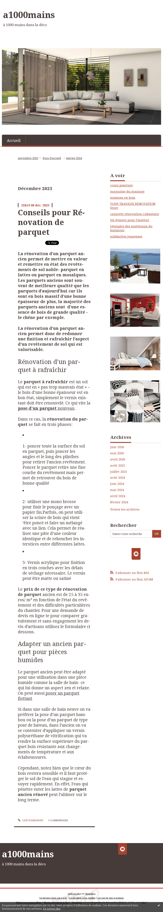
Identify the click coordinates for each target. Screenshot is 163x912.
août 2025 (117, 465)
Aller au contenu (15, 3)
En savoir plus (51, 909)
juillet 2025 (118, 472)
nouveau (46, 408)
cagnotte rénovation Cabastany (134, 214)
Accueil (14, 140)
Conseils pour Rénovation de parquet (51, 222)
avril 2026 (117, 459)
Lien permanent (32, 820)
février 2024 (119, 502)
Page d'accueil (52, 158)
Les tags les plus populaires (111, 898)
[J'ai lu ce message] (158, 905)
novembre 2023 (28, 158)
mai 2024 (117, 490)
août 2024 (117, 478)
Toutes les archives (124, 509)
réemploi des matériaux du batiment (131, 228)
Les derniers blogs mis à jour (53, 898)
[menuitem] (13, 140)
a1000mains (29, 15)
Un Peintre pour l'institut (129, 220)
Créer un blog (74, 893)
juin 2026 (117, 447)
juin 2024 (117, 484)
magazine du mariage (127, 191)
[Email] (136, 554)
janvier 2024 (74, 158)
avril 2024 (117, 496)
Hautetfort (90, 893)
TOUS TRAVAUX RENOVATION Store (132, 205)
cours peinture (121, 185)
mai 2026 (117, 453)
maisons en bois (122, 197)
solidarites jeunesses (126, 236)
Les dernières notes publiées (82, 898)
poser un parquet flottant (48, 695)
